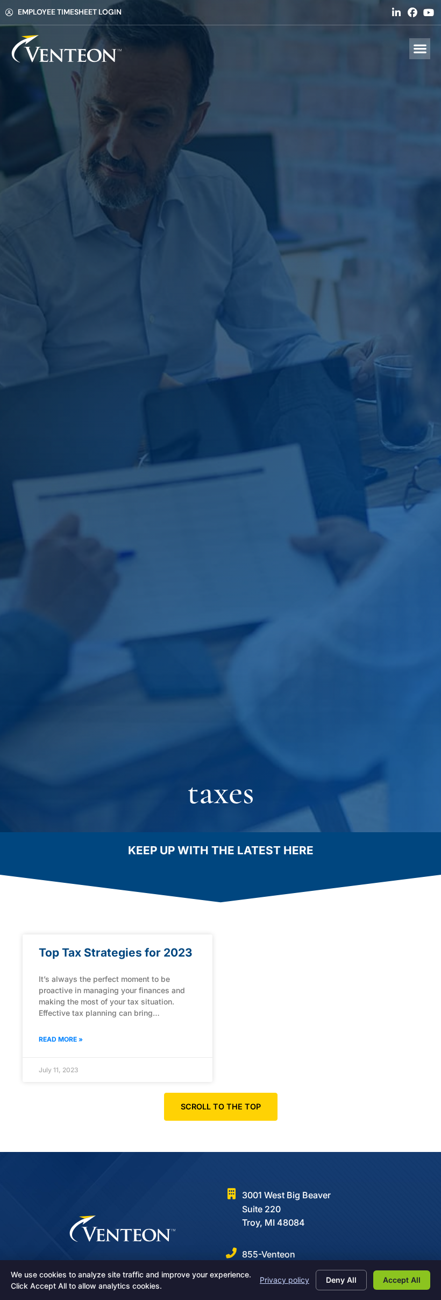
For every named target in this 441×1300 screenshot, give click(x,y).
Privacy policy (284, 1279)
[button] (419, 48)
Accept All (402, 1279)
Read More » (61, 1039)
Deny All (341, 1279)
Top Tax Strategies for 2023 (116, 952)
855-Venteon (268, 1254)
